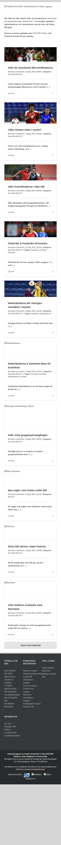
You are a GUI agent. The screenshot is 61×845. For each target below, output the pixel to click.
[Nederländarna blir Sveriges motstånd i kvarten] (30, 289)
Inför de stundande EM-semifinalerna (30, 67)
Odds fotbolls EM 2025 (48, 669)
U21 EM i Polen (40, 33)
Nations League (30, 670)
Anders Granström (17, 72)
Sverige (24, 377)
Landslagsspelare (11, 735)
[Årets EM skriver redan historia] (30, 532)
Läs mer (11, 93)
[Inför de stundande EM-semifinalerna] (30, 54)
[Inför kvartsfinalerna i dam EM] (30, 172)
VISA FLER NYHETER (30, 645)
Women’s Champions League (28, 697)
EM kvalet (8, 706)
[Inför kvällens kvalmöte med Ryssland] (30, 590)
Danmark (34, 374)
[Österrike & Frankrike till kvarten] (30, 229)
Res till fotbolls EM (10, 699)
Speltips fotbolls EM (49, 675)
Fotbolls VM (28, 706)
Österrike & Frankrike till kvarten (27, 243)
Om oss (7, 723)
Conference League (28, 690)
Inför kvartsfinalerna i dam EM (26, 186)
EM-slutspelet (10, 691)
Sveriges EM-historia (10, 728)
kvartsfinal (43, 250)
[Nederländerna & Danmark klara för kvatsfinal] (30, 349)
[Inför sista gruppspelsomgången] (30, 417)
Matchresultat (10, 688)
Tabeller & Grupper (8, 681)
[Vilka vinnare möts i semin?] (30, 113)
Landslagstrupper (11, 694)
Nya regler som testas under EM (27, 490)
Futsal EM (27, 676)
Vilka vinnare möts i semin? (25, 129)
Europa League (30, 685)
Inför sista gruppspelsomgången (28, 435)
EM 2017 (19, 74)
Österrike (11, 253)
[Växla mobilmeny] (55, 9)
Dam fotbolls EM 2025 (9, 672)
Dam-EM (11, 74)
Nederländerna (45, 314)
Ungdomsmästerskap (30, 673)
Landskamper (10, 732)
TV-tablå (8, 685)
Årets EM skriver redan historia (27, 546)
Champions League (28, 681)
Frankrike (34, 250)
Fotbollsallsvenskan (30, 703)
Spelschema (9, 676)
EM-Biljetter (9, 703)
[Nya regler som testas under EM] (30, 477)
